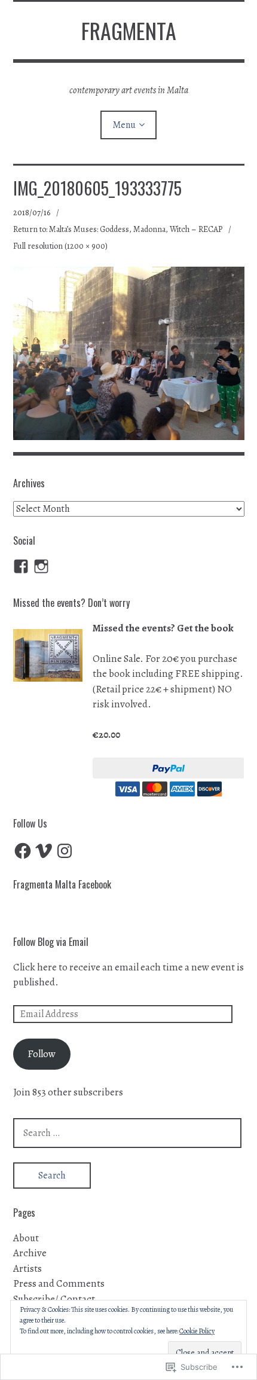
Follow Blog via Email (50, 942)
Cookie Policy (197, 1331)
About (26, 1238)
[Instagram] (41, 566)
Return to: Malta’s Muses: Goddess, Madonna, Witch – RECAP (117, 229)
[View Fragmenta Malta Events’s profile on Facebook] (21, 566)
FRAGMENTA (128, 30)
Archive (30, 1253)
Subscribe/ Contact (54, 1299)
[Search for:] (127, 1133)
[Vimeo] (43, 850)
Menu (124, 125)
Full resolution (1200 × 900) (60, 246)
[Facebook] (22, 850)
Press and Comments (59, 1283)
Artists (27, 1268)
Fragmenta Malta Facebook (62, 884)
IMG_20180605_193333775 (97, 188)
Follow (41, 1054)
